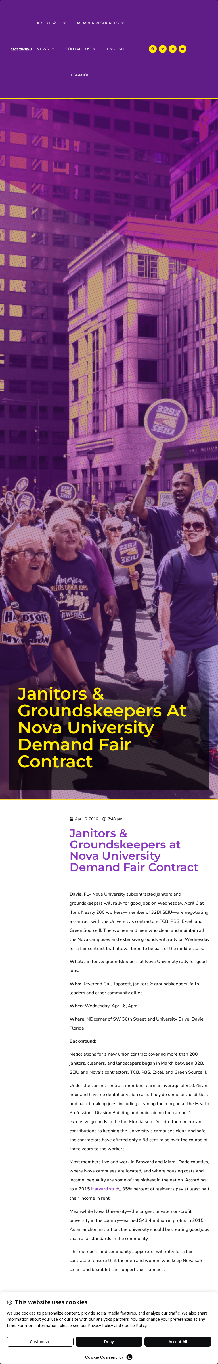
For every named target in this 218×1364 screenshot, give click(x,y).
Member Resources (98, 23)
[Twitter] (163, 49)
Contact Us (77, 49)
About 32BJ (48, 23)
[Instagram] (173, 49)
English (115, 49)
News (43, 49)
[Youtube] (182, 49)
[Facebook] (153, 49)
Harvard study (105, 1189)
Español (80, 75)
